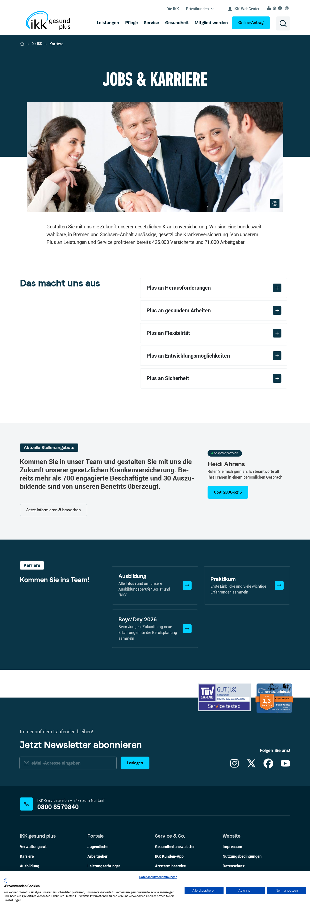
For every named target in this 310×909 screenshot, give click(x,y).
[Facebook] (268, 766)
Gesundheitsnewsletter (175, 846)
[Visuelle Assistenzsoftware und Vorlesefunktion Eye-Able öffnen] (280, 8)
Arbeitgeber (97, 856)
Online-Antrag (251, 22)
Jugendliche (97, 846)
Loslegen (135, 763)
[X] (251, 766)
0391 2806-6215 (228, 492)
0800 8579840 (58, 807)
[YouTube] (285, 766)
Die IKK (36, 44)
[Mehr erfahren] (187, 585)
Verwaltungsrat (33, 846)
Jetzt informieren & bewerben (53, 510)
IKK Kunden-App (169, 856)
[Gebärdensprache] (275, 8)
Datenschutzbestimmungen (158, 877)
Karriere (27, 856)
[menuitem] (108, 22)
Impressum (232, 846)
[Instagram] (234, 766)
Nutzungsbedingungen (242, 856)
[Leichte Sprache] (269, 8)
